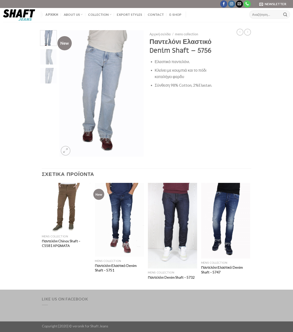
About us (72, 14)
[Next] (137, 93)
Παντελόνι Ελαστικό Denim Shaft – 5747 (222, 269)
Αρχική (51, 14)
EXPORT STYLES (129, 14)
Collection (98, 14)
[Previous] (66, 93)
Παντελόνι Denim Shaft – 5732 (171, 277)
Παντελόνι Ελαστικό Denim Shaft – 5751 (116, 268)
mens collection (186, 34)
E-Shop (175, 14)
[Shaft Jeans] (19, 15)
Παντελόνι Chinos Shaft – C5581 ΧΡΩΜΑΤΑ (61, 243)
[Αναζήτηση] (285, 14)
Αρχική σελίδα (160, 34)
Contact (156, 14)
